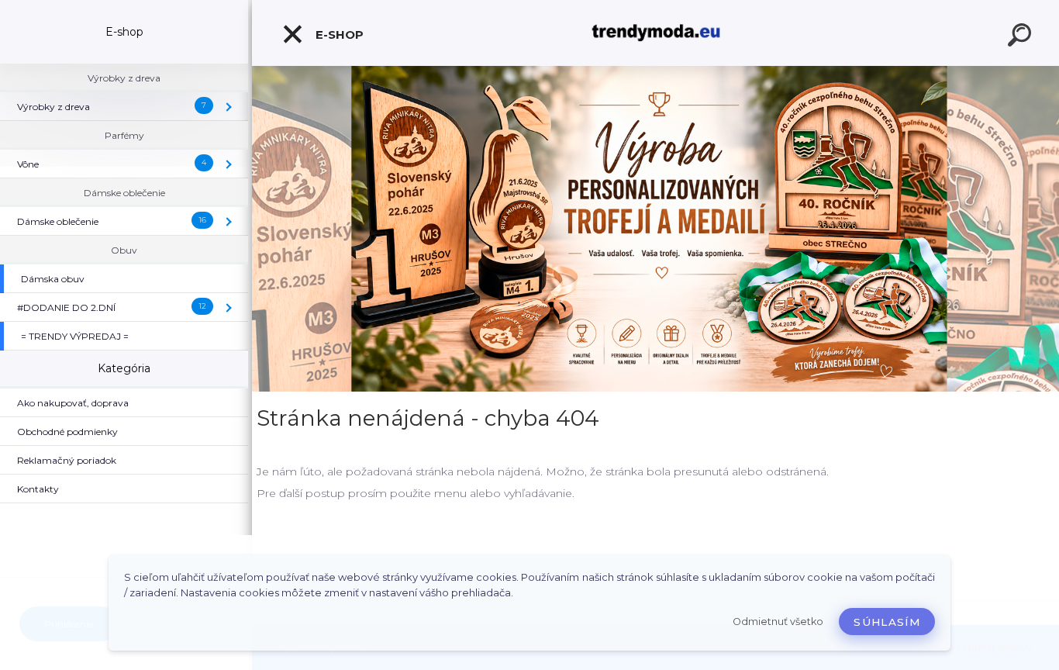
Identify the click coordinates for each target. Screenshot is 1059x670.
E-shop (338, 34)
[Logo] (655, 33)
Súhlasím (887, 622)
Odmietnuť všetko (778, 621)
